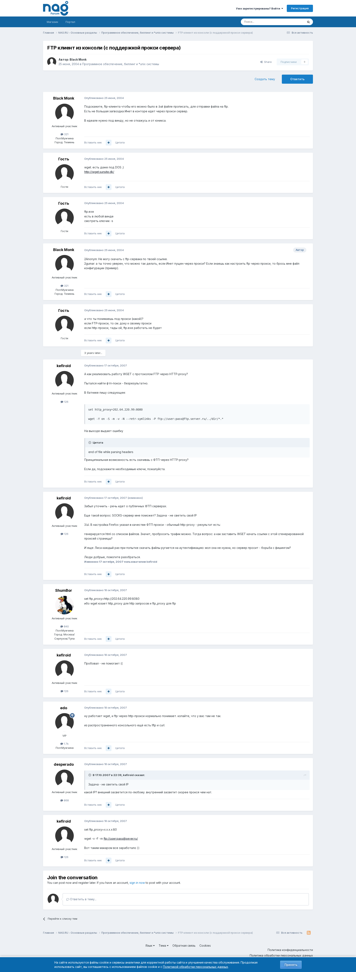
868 (66, 800)
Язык (149, 945)
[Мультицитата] (108, 143)
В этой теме (291, 21)
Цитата (120, 142)
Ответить (297, 79)
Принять (291, 964)
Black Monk (78, 59)
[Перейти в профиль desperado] (64, 779)
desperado (64, 764)
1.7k (66, 743)
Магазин (52, 21)
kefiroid (64, 366)
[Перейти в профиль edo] (64, 722)
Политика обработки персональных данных (281, 955)
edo (63, 708)
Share (267, 61)
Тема (163, 945)
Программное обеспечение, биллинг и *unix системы (120, 64)
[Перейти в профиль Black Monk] (51, 61)
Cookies (205, 945)
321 (65, 134)
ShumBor (63, 590)
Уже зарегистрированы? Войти (258, 8)
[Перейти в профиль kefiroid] (64, 380)
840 (66, 626)
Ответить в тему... (82, 899)
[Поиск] (308, 22)
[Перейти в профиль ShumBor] (64, 605)
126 (65, 401)
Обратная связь (184, 945)
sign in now (137, 882)
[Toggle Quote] (90, 442)
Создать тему (265, 79)
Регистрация (300, 8)
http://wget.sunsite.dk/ (99, 172)
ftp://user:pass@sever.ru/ (121, 838)
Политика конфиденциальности (290, 950)
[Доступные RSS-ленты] (308, 933)
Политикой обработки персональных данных (195, 966)
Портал (70, 21)
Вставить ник (93, 142)
